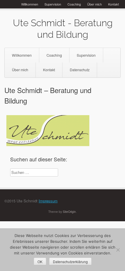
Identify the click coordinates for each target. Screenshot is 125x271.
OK (40, 261)
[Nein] (118, 250)
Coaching (74, 4)
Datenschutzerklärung (70, 261)
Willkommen (29, 4)
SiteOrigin (69, 211)
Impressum (48, 201)
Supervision (52, 4)
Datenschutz (80, 69)
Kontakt (113, 4)
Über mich (94, 4)
